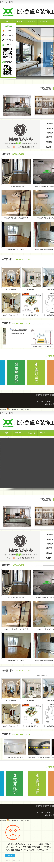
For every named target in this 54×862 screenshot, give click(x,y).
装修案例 (31, 22)
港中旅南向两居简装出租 (16, 186)
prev (8, 53)
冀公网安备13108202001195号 (19, 409)
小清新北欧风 (31, 290)
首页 (6, 22)
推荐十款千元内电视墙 (15, 757)
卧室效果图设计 (11, 290)
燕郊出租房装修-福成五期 (16, 249)
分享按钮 (3, 409)
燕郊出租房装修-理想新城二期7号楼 (16, 218)
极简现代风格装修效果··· (11, 315)
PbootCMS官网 (23, 847)
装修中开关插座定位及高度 (22, 346)
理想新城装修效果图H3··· (31, 315)
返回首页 (10, 855)
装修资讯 (18, 22)
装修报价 (43, 22)
